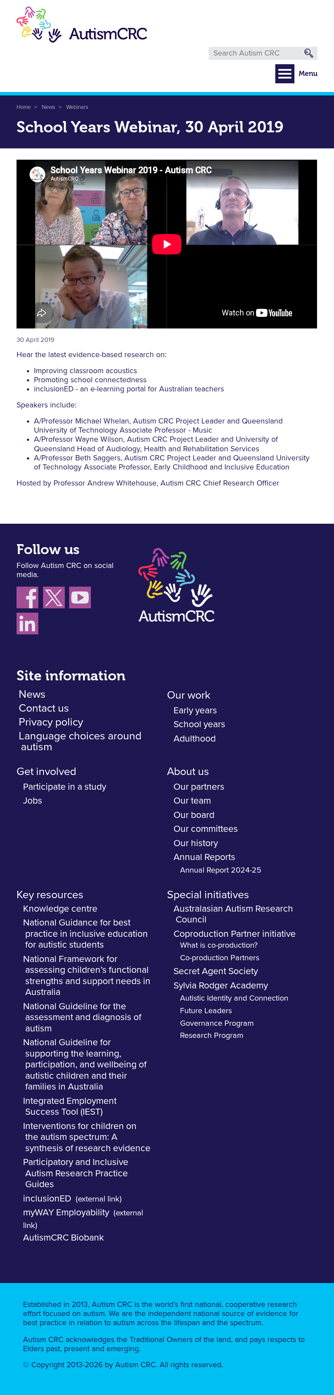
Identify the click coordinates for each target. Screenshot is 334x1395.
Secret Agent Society (216, 971)
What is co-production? (218, 945)
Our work (188, 695)
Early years (195, 710)
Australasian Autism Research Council (233, 914)
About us (188, 771)
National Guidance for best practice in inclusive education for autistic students (85, 933)
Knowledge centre (60, 908)
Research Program (212, 1036)
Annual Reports (204, 857)
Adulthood (195, 738)
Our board (194, 815)
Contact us (44, 708)
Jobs (32, 800)
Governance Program (217, 1023)
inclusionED (47, 1198)
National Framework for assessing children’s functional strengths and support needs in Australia (86, 976)
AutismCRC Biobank (63, 1237)
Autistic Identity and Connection (234, 998)
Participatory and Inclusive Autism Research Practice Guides (75, 1173)
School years (199, 724)
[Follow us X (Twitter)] (56, 599)
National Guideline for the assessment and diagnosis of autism (82, 1017)
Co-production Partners (219, 958)
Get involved (46, 771)
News (48, 107)
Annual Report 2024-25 (220, 870)
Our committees (206, 829)
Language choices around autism (80, 741)
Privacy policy (51, 722)
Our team (192, 800)
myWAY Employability (66, 1212)
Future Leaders (206, 1011)
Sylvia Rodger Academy (221, 985)
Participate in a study (64, 786)
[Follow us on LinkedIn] (28, 625)
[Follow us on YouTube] (81, 599)
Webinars (77, 107)
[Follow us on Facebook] (30, 599)
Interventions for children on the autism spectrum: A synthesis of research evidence (86, 1137)
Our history (196, 843)
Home (24, 107)
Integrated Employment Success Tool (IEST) (70, 1106)
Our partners (199, 786)
